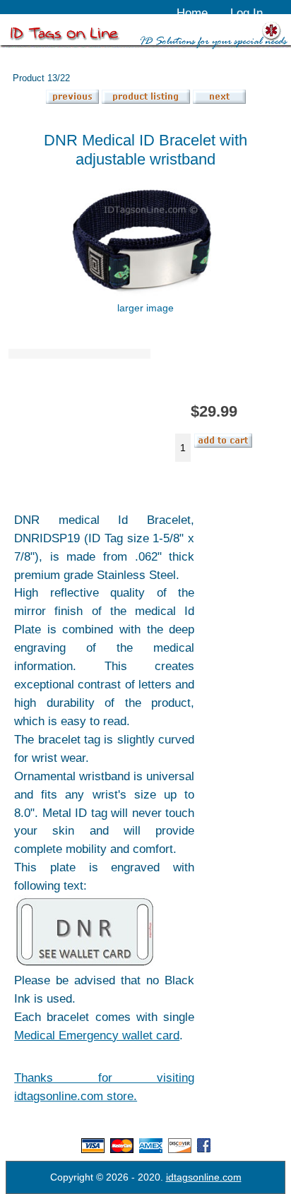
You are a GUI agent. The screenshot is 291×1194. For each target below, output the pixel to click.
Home (192, 13)
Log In (246, 13)
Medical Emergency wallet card (96, 1035)
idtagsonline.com (204, 1177)
